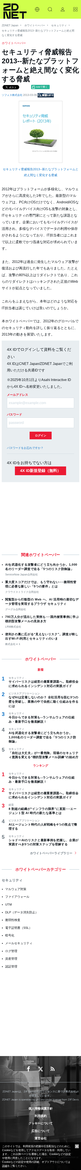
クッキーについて (41, 1123)
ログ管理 (11, 951)
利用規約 (41, 1116)
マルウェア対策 (15, 889)
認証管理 (11, 966)
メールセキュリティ (18, 943)
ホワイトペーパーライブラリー (51, 853)
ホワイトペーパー (34, 25)
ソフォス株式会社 (12, 95)
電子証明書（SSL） (18, 927)
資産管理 (11, 958)
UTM (8, 904)
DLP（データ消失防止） (21, 912)
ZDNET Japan (10, 25)
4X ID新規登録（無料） (40, 470)
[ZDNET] (15, 9)
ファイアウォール (17, 896)
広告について (41, 1131)
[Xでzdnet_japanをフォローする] (40, 1069)
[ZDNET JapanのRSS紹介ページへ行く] (52, 1069)
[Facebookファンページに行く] (28, 1069)
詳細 (4, 1165)
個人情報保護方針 (41, 1108)
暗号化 (9, 935)
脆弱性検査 (12, 920)
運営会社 (41, 1138)
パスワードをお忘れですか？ (25, 448)
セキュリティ (59, 25)
